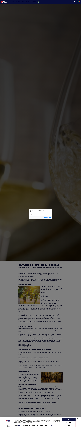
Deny (69, 425)
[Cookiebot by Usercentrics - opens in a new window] (8, 426)
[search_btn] (72, 2)
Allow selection (68, 422)
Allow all (69, 419)
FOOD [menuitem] (23, 1)
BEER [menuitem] (19, 1)
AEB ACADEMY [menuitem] (33, 1)
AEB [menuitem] (10, 1)
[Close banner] (77, 418)
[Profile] (74, 2)
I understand (47, 217)
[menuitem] (38, 2)
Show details (51, 425)
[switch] (28, 425)
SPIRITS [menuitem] (27, 1)
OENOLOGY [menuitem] (14, 1)
